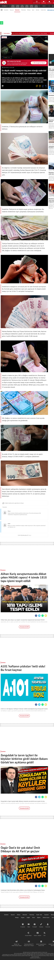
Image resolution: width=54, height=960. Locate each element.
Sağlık (28, 917)
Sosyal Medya (28, 935)
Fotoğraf (34, 927)
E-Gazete (23, 927)
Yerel (33, 917)
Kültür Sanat (46, 917)
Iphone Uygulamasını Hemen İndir (41, 944)
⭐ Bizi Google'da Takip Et (38, 63)
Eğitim (38, 917)
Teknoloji (23, 10)
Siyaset (12, 10)
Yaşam (22, 917)
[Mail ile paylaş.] (29, 57)
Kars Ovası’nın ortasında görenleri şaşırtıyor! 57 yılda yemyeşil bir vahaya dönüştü (22, 33)
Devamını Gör (23, 627)
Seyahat (46, 914)
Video (28, 927)
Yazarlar (41, 927)
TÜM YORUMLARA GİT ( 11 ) (24, 535)
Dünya (28, 10)
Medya (17, 917)
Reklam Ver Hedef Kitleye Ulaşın (17, 944)
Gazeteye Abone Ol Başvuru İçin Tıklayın (29, 944)
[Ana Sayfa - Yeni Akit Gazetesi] (3, 2)
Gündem (6, 10)
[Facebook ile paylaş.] (19, 57)
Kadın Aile (43, 10)
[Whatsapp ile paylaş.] (26, 57)
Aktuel (37, 10)
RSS (44, 935)
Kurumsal (47, 927)
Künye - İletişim (37, 935)
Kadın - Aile (39, 914)
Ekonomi (17, 10)
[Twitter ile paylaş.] (22, 57)
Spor (33, 10)
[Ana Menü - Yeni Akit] (1, 10)
